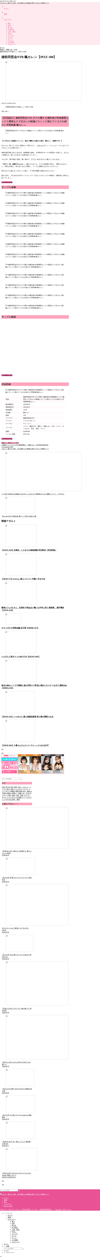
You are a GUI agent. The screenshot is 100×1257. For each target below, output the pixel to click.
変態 (20, 445)
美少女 (14, 1225)
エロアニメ (16, 1242)
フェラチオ (15, 445)
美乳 (43, 445)
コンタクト (8, 1204)
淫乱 (40, 445)
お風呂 (3, 445)
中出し (14, 1232)
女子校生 (15, 1227)
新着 (5, 1200)
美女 (46, 445)
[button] (21, 779)
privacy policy (8, 1206)
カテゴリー (12, 1219)
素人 (5, 1202)
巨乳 (13, 1223)
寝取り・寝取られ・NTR (10, 443)
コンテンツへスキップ (8, 1)
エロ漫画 (15, 1240)
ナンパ (14, 1238)
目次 (3, 111)
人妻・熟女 (16, 1230)
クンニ (8, 445)
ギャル (14, 1236)
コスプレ (15, 1234)
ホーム (6, 1198)
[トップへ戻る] (1, 1256)
